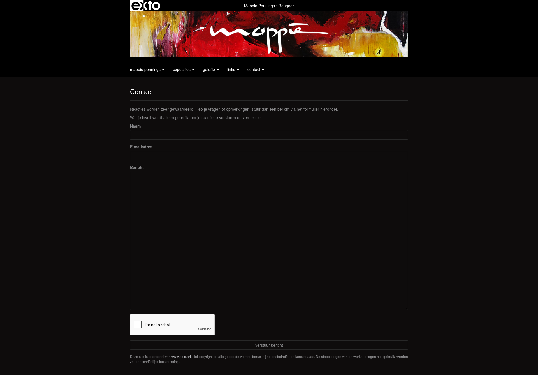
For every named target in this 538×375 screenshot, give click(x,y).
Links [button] (231, 69)
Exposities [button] (182, 69)
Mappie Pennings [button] (146, 69)
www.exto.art (181, 356)
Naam (135, 126)
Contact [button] (254, 69)
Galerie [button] (209, 69)
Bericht (137, 167)
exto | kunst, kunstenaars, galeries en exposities (146, 5)
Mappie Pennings (259, 5)
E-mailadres (141, 146)
